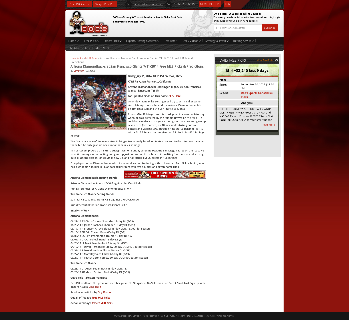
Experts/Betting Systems (141, 40)
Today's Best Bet (104, 4)
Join (227, 4)
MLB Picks (91, 58)
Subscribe (269, 27)
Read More (268, 124)
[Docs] (89, 23)
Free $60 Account (80, 4)
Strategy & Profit (215, 40)
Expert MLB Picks (102, 303)
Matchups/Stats (80, 48)
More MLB (102, 48)
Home (72, 40)
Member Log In (210, 4)
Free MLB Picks (101, 297)
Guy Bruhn (78, 70)
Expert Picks (111, 40)
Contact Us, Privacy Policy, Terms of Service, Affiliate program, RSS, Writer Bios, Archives (196, 315)
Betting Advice (242, 40)
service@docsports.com (148, 4)
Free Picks (90, 40)
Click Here (175, 96)
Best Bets (169, 40)
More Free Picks (265, 60)
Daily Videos (190, 40)
